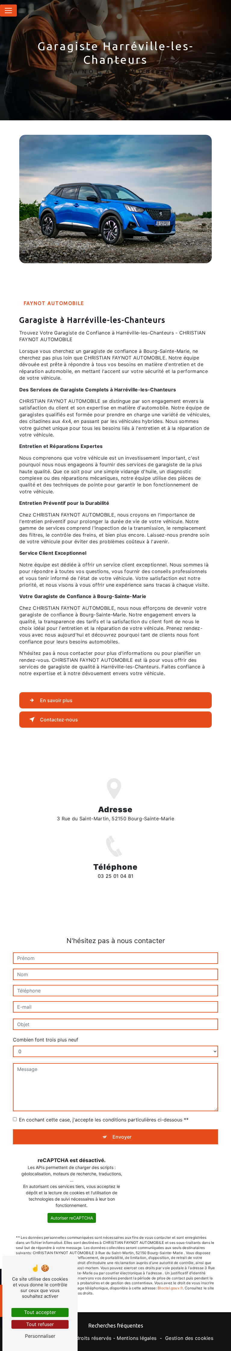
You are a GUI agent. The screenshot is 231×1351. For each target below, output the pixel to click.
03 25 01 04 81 (115, 876)
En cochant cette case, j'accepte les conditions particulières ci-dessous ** (104, 1120)
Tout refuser (40, 1324)
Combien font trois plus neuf (45, 1040)
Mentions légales (136, 1338)
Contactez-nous (59, 720)
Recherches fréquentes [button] (115, 1325)
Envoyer (121, 1137)
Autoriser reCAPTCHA (72, 1217)
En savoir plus (56, 700)
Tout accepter (40, 1312)
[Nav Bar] (8, 11)
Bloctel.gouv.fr (170, 1288)
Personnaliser (40, 1336)
